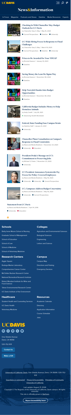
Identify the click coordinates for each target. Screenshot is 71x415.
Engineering (41, 239)
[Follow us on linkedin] (12, 331)
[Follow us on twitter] (17, 331)
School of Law (7, 243)
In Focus (5, 17)
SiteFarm (45, 394)
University (54, 34)
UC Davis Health (8, 305)
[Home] (13, 325)
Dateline (42, 17)
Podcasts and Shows (29, 17)
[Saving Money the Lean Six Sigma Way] (14, 74)
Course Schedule (43, 313)
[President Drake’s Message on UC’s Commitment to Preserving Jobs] (14, 155)
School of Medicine (9, 247)
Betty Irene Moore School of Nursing (16, 231)
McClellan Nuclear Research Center (15, 273)
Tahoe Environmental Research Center (16, 287)
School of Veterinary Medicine (13, 251)
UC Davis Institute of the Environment (16, 291)
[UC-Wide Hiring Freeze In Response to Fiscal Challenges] (14, 41)
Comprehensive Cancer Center (14, 269)
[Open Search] (62, 3)
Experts (66, 17)
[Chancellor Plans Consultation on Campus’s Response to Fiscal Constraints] (14, 138)
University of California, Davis (16, 372)
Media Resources (54, 17)
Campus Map (42, 261)
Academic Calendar (44, 301)
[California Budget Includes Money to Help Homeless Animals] (14, 106)
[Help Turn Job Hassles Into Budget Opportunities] (14, 89)
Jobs (39, 317)
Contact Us (8, 349)
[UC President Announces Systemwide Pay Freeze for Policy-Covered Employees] (14, 171)
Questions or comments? (15, 380)
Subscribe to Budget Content (8, 217)
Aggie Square (7, 261)
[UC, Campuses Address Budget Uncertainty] (14, 188)
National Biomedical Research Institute (16, 277)
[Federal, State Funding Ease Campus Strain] (14, 122)
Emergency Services (44, 269)
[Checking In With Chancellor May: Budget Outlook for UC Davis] (14, 25)
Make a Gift (8, 355)
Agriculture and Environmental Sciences (52, 231)
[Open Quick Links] (67, 3)
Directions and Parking (45, 265)
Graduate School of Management (14, 235)
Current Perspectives (31, 34)
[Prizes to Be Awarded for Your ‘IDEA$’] (14, 58)
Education (37, 148)
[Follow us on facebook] (3, 331)
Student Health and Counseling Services (17, 301)
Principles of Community (54, 380)
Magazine (14, 17)
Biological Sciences (44, 235)
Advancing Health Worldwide (34, 116)
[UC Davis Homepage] (8, 3)
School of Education (9, 239)
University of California (34, 382)
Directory (40, 305)
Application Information (46, 309)
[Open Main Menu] (57, 3)
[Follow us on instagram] (8, 331)
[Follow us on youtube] (22, 331)
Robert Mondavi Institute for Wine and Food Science (16, 282)
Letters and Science (44, 243)
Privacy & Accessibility (35, 380)
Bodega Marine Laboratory (12, 265)
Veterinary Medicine (9, 309)
